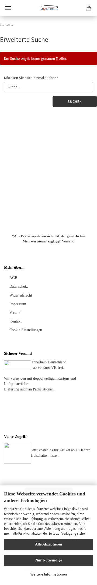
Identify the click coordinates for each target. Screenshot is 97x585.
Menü (8, 8)
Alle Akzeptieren (48, 544)
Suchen (75, 101)
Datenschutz (18, 286)
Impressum (17, 304)
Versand (68, 241)
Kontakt (15, 321)
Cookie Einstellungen (25, 330)
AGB (13, 278)
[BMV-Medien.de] (48, 8)
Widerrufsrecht (20, 295)
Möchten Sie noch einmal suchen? (31, 77)
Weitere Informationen (48, 574)
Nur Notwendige (48, 560)
